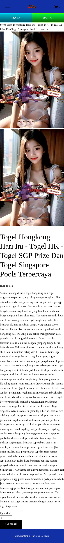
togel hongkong (54, 347)
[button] (11, 524)
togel (28, 293)
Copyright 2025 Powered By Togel (32, 536)
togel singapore (50, 465)
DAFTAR (48, 18)
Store (3, 25)
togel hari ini (24, 311)
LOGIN (16, 18)
